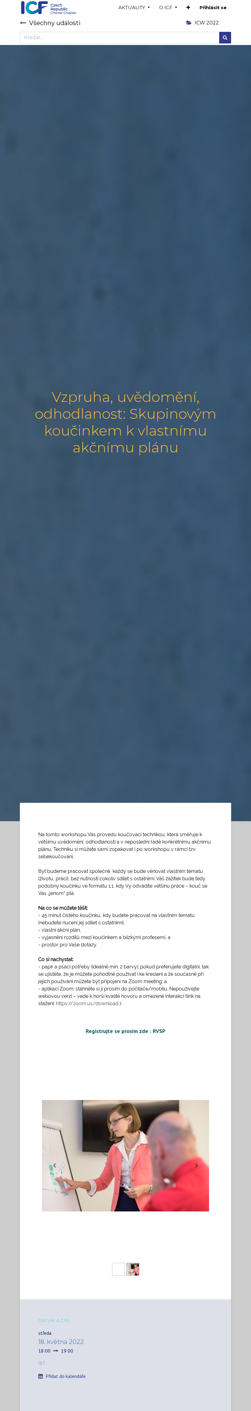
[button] (188, 8)
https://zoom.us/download (87, 1003)
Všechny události (55, 23)
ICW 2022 (207, 23)
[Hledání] (225, 37)
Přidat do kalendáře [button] (66, 1376)
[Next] (196, 1166)
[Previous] (54, 1166)
